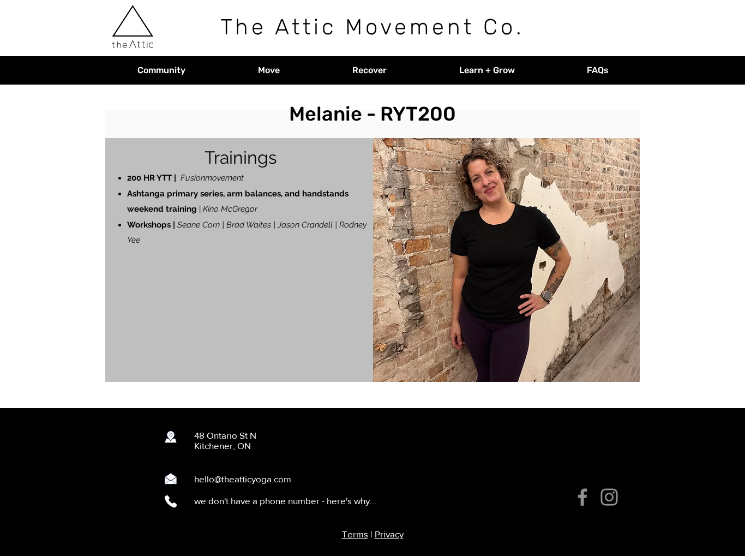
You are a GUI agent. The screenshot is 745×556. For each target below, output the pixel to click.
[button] (161, 70)
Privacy (389, 534)
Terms (355, 534)
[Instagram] (609, 497)
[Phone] (171, 501)
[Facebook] (582, 497)
